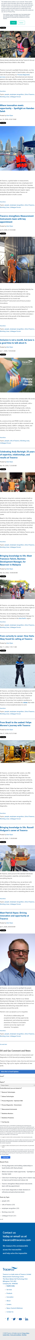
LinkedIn (26, 1319)
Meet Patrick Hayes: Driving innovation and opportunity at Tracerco (14, 916)
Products (9, 1293)
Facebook (8, 1319)
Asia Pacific (23, 618)
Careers (9, 1304)
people (7, 94)
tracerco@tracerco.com (17, 1240)
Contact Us (10, 1312)
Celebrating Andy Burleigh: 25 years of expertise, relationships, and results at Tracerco (17, 455)
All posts (2, 1044)
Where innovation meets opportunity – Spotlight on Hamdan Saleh (17, 109)
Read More (3, 91)
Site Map (24, 1335)
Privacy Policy (25, 1333)
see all (1, 1219)
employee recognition (17, 94)
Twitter (14, 1319)
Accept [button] (13, 22)
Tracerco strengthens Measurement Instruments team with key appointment (17, 219)
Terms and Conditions (15, 1335)
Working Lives (4, 97)
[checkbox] (17, 1107)
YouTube (20, 1319)
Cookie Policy (6, 1335)
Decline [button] (21, 22)
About (8, 1301)
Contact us (9, 1232)
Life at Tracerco (29, 94)
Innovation (10, 1297)
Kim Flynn (10, 115)
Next (6, 1044)
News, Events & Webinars (15, 1308)
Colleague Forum (15, 97)
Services (9, 1289)
